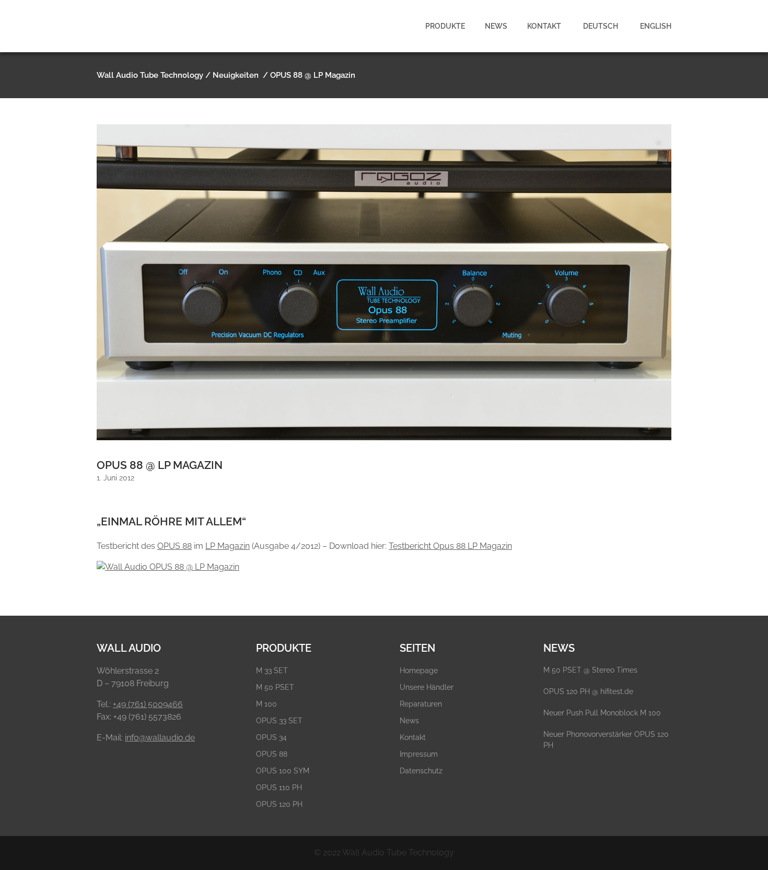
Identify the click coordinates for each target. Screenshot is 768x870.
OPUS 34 (271, 737)
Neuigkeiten (236, 75)
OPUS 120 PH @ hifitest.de (588, 691)
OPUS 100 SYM (282, 771)
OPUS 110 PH (279, 787)
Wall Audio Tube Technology (150, 75)
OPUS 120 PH (279, 804)
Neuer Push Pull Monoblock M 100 (602, 713)
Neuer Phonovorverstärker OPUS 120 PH (606, 739)
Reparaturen (421, 704)
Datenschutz (421, 771)
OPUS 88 (174, 546)
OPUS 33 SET (279, 720)
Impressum (419, 754)
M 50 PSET (275, 687)
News (409, 720)
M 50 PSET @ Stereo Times (590, 670)
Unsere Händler (426, 687)
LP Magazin (227, 546)
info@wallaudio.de (160, 738)
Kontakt (413, 737)
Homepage (419, 670)
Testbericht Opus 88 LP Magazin (450, 546)
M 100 (266, 704)
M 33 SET (272, 670)
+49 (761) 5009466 (148, 704)
